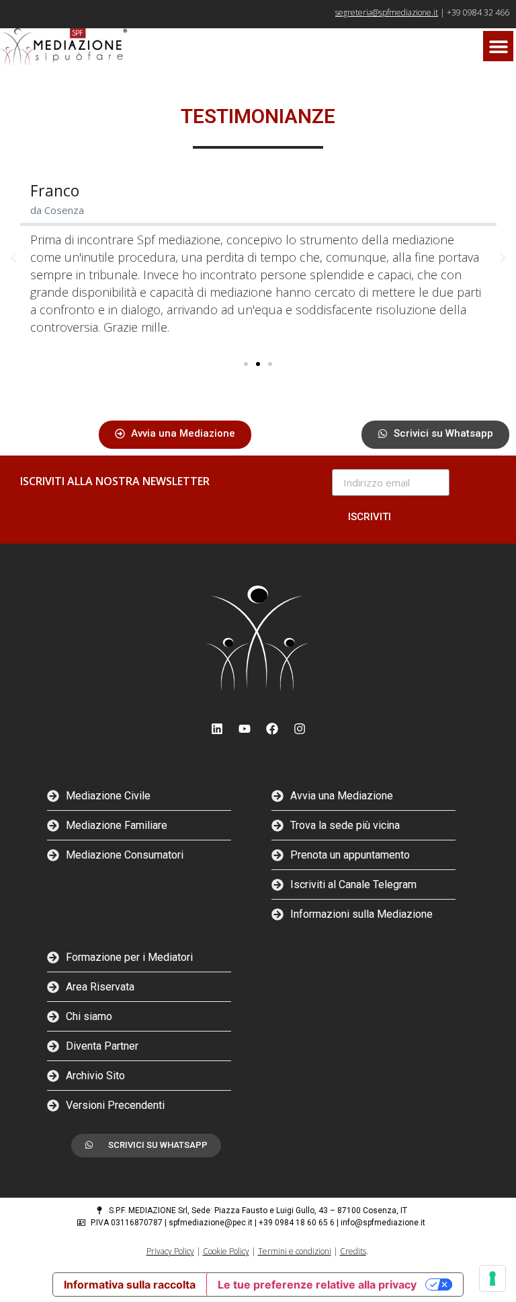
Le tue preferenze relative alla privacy (317, 1284)
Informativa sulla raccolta (130, 1284)
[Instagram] (300, 729)
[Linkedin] (217, 729)
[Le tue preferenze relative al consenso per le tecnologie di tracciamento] (492, 1278)
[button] (498, 46)
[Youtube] (244, 729)
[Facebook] (272, 729)
